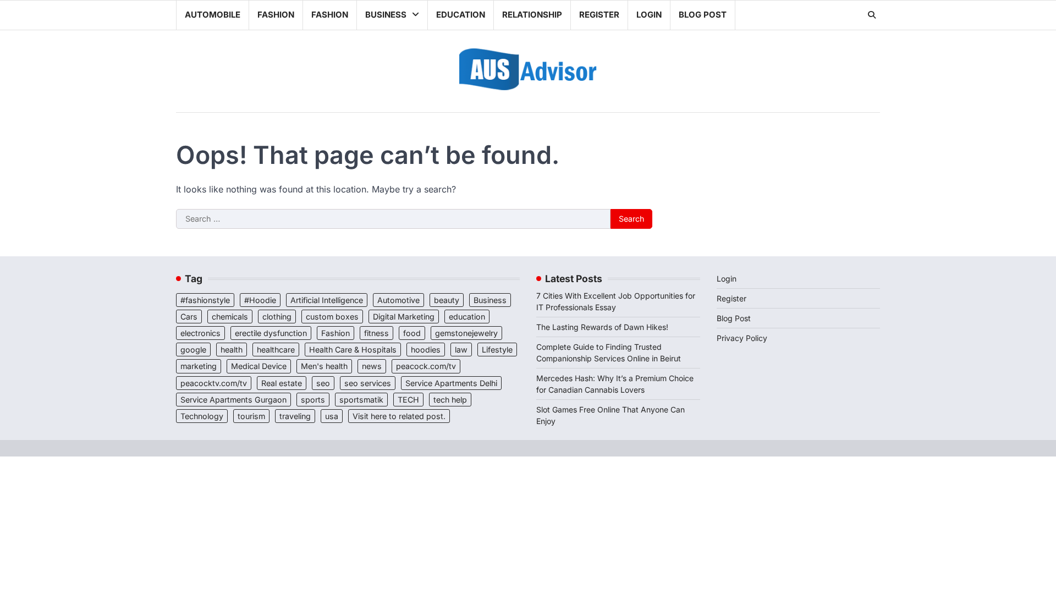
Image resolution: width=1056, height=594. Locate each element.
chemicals (230, 316)
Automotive (398, 300)
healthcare (276, 349)
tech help (450, 399)
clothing (277, 316)
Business (385, 14)
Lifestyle (497, 349)
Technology (201, 416)
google (193, 349)
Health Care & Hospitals (353, 349)
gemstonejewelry (466, 333)
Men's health (324, 366)
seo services (367, 383)
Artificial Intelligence (326, 300)
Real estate (281, 383)
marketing (198, 366)
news (372, 366)
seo (323, 383)
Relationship (532, 14)
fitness (376, 333)
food (412, 333)
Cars (188, 316)
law (461, 349)
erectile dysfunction (271, 333)
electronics (200, 333)
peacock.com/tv (426, 366)
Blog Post (703, 14)
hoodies (426, 349)
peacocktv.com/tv (213, 383)
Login (649, 14)
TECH (408, 399)
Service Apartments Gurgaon (233, 399)
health (232, 349)
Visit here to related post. (399, 416)
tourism (251, 416)
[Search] (872, 15)
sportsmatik (361, 399)
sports (313, 399)
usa (331, 416)
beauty (446, 300)
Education (460, 14)
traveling (295, 416)
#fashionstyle (205, 300)
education (467, 316)
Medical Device (259, 366)
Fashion (275, 14)
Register (599, 14)
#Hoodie (260, 300)
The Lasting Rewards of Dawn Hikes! (602, 327)
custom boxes (332, 316)
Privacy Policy (742, 338)
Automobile (212, 14)
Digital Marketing (404, 316)
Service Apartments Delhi (451, 383)
